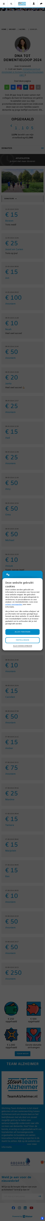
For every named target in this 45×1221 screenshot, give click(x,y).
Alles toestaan (22, 632)
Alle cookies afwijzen (22, 646)
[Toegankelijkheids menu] (42, 1218)
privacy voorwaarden (13, 604)
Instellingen (22, 640)
